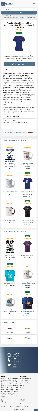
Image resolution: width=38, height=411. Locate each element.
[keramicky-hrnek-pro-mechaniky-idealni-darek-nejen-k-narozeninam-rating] (10, 148)
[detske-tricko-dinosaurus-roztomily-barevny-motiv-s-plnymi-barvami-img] (27, 302)
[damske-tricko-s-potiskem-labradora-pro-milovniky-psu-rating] (27, 238)
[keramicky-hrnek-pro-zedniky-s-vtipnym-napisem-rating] (10, 203)
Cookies (22, 403)
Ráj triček (3, 406)
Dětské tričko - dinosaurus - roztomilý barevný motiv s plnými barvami (28, 311)
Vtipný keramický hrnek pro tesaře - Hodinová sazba (10, 192)
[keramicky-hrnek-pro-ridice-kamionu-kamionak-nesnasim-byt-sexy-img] (10, 246)
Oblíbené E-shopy (8, 322)
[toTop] (36, 410)
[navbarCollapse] (34, 3)
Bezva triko (11, 126)
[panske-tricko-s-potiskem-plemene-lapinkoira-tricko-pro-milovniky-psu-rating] (27, 176)
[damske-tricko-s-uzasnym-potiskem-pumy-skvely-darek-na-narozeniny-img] (27, 211)
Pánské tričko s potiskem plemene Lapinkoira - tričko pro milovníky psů (27, 192)
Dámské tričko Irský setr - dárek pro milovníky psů (10, 282)
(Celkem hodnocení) (19, 31)
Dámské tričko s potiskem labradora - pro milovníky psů (28, 254)
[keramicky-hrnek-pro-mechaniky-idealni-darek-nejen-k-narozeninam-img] (10, 155)
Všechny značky (24, 382)
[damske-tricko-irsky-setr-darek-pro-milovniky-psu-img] (10, 274)
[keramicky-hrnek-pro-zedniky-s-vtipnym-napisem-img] (10, 211)
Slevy (21, 387)
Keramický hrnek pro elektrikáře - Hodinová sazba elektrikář (28, 164)
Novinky (22, 385)
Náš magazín (4, 402)
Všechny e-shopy (24, 383)
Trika (10, 406)
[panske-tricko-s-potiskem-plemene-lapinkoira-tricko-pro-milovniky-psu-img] (27, 183)
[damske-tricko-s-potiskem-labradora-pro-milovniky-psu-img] (27, 246)
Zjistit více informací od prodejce (17, 132)
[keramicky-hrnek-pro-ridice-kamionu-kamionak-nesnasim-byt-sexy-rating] (10, 238)
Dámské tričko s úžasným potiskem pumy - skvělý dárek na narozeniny (27, 220)
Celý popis (29, 58)
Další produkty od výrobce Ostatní (14, 232)
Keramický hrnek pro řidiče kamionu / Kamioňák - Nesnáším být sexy (10, 255)
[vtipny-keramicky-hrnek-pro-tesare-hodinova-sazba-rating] (10, 176)
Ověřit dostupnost (20, 64)
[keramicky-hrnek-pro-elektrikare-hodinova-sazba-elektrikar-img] (27, 155)
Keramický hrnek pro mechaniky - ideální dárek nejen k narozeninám (10, 164)
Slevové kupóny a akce (25, 378)
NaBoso (26, 406)
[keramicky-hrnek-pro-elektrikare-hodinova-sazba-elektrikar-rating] (27, 148)
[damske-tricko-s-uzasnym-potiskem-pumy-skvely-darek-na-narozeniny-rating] (27, 203)
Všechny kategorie (24, 380)
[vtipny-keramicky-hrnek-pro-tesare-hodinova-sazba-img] (10, 183)
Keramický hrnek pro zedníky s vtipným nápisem (10, 219)
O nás (21, 402)
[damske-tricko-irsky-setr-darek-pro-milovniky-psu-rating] (10, 266)
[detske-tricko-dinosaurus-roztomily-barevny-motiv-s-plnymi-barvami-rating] (27, 294)
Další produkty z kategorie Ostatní (14, 141)
